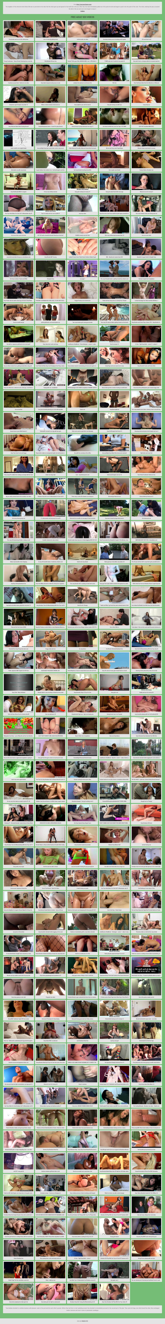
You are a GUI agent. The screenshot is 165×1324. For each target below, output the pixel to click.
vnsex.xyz (85, 1321)
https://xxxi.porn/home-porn (83, 4)
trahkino (82, 11)
